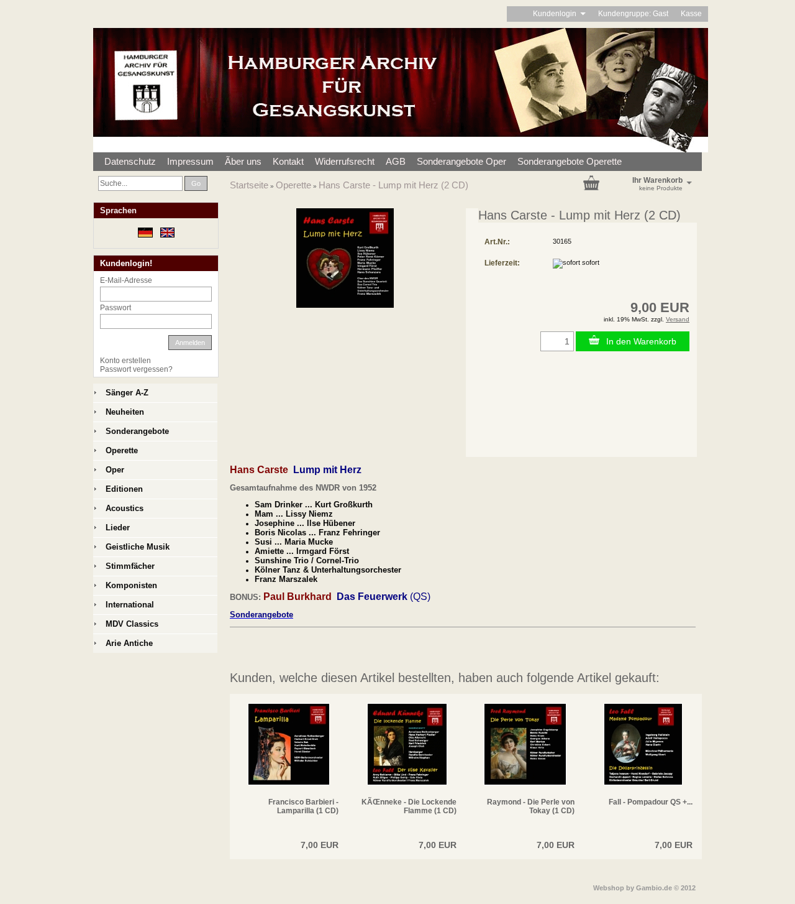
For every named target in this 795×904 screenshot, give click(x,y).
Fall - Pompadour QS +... (651, 802)
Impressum (190, 161)
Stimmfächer (130, 566)
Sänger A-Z (127, 392)
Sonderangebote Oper (461, 161)
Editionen (124, 489)
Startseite (249, 185)
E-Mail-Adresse (126, 280)
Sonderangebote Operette (569, 161)
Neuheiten (125, 412)
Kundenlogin (559, 13)
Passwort (115, 307)
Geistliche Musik (138, 546)
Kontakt (288, 161)
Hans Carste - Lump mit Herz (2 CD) (393, 185)
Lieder (118, 527)
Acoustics (124, 508)
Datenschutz (130, 161)
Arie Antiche (129, 643)
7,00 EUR (319, 845)
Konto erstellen (125, 360)
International (130, 604)
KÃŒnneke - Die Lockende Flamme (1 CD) (409, 806)
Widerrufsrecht (345, 161)
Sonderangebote (137, 431)
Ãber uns (243, 161)
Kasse (691, 13)
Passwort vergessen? (136, 369)
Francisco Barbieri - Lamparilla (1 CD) (303, 806)
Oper (115, 469)
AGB (396, 161)
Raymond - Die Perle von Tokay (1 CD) (531, 806)
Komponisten (131, 585)
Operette (293, 185)
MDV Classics (132, 624)
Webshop (608, 888)
